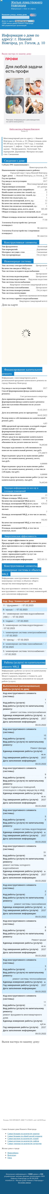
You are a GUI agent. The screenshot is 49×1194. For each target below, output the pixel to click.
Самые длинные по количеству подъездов (24, 1143)
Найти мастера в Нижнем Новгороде (25, 129)
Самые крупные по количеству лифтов (23, 1141)
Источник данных (24, 1182)
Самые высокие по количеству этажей (23, 1138)
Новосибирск (12, 1152)
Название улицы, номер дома (14, 14)
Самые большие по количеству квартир (23, 1133)
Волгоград (11, 1155)
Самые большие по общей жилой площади (24, 1136)
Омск (9, 1157)
